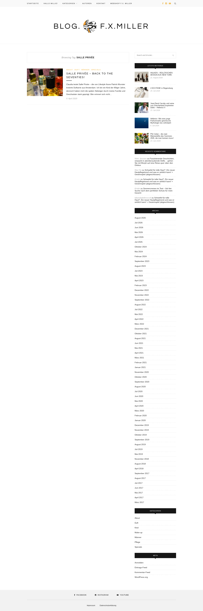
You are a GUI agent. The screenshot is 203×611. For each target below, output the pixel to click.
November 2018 (142, 459)
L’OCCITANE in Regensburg (161, 88)
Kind (137, 528)
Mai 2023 (139, 276)
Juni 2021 (139, 343)
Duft (77, 70)
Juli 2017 (139, 483)
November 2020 (142, 372)
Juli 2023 (139, 271)
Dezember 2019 (142, 425)
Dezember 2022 (142, 290)
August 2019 (140, 444)
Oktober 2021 (141, 333)
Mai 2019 (139, 454)
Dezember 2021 (142, 329)
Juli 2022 (139, 309)
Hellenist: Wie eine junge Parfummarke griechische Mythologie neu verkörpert (160, 121)
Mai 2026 (139, 232)
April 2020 (139, 406)
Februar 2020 (141, 415)
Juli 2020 (139, 391)
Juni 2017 (139, 488)
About (69, 70)
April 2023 (139, 280)
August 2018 (140, 464)
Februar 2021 (141, 362)
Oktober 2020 (141, 377)
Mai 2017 (139, 493)
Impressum (91, 605)
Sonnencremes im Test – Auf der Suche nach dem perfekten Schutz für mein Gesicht (153, 190)
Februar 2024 (141, 256)
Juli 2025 (139, 242)
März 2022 (139, 324)
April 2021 (139, 353)
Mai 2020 (139, 401)
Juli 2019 (139, 449)
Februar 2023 (141, 285)
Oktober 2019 (141, 435)
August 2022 (140, 305)
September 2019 (142, 440)
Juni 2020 (139, 396)
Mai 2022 (139, 314)
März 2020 (139, 411)
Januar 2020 (140, 420)
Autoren (87, 3)
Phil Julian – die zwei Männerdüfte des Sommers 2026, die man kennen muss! (162, 136)
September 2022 (142, 300)
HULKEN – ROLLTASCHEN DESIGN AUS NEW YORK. (161, 74)
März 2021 (139, 358)
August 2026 (140, 218)
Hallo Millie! (51, 3)
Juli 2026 (139, 223)
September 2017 (142, 473)
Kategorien (69, 3)
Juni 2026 (139, 227)
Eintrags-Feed (141, 567)
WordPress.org (141, 577)
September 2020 (142, 382)
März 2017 (139, 502)
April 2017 (139, 497)
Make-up (138, 532)
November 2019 (142, 430)
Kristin (137, 179)
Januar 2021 (140, 367)
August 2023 (140, 266)
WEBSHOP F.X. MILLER (121, 3)
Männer (85, 70)
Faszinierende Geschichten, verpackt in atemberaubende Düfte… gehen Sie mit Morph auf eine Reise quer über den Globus (154, 161)
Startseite (33, 3)
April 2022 (139, 319)
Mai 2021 (139, 348)
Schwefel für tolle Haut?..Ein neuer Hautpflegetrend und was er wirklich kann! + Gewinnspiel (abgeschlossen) (155, 172)
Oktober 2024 (141, 247)
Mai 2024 (139, 251)
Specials (96, 70)
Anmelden (139, 563)
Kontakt (101, 3)
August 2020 (140, 386)
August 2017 (140, 478)
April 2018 (139, 468)
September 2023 (142, 261)
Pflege (137, 542)
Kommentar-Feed (142, 572)
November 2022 (142, 295)
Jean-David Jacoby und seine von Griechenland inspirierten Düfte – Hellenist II (162, 105)
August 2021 (140, 338)
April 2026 (139, 237)
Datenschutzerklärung (108, 605)
